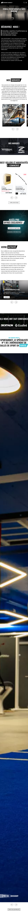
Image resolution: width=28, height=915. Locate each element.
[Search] (24, 2)
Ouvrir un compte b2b (14, 228)
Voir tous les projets (14, 909)
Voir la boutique (14, 202)
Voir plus (6, 297)
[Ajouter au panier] (17, 193)
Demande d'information (14, 232)
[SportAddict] (7, 2)
